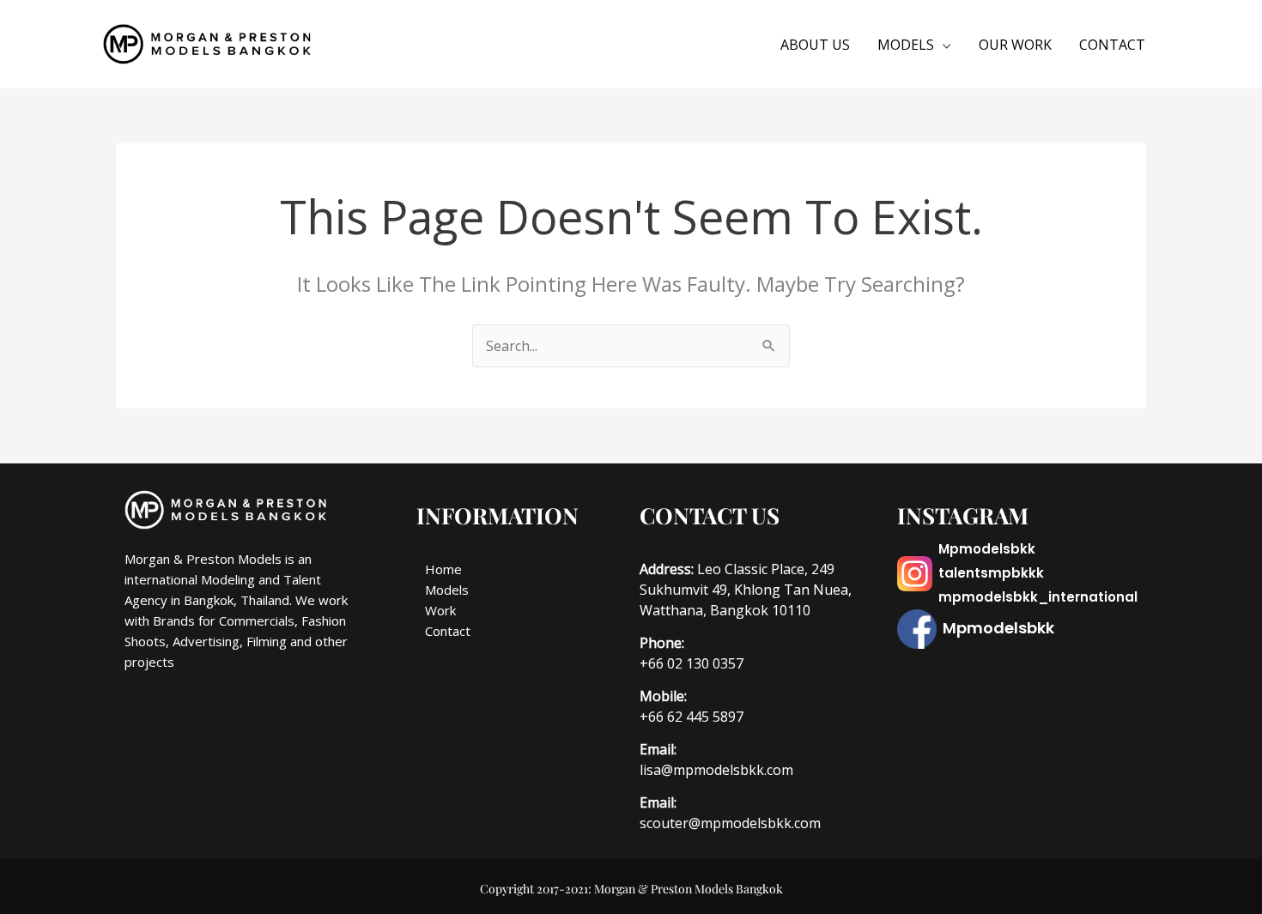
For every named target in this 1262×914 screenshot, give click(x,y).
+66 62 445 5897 (691, 716)
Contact (447, 630)
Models (447, 589)
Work (440, 610)
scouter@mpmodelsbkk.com (730, 823)
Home (443, 569)
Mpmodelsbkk (986, 549)
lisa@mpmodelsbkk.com (716, 769)
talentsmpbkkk (991, 573)
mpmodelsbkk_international (1038, 597)
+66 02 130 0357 (691, 663)
